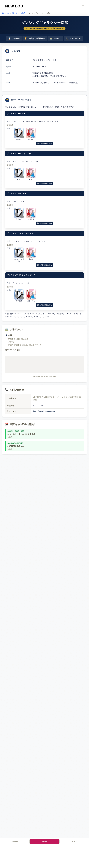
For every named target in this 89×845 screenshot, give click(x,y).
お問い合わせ (73, 38)
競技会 (14, 13)
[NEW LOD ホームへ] (14, 6)
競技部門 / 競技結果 (34, 38)
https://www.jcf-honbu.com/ (44, 411)
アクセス (55, 38)
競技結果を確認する (44, 143)
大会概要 (14, 38)
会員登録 (44, 841)
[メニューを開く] (83, 6)
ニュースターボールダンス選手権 (21, 434)
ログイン (73, 841)
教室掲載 (15, 841)
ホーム (6, 13)
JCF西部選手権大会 (15, 446)
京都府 (22, 13)
